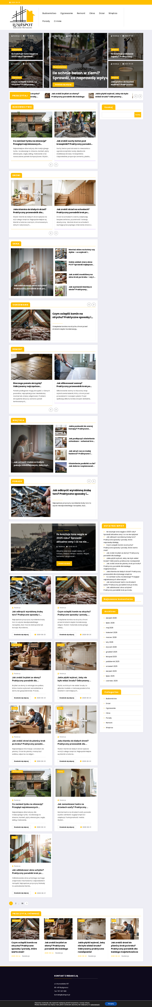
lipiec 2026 (110, 623)
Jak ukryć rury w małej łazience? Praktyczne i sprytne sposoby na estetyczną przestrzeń (80, 452)
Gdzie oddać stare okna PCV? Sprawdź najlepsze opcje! (81, 263)
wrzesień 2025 (111, 666)
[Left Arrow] (136, 96)
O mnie (57, 21)
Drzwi (101, 13)
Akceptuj (111, 1004)
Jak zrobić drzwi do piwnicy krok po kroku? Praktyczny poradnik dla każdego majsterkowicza (113, 95)
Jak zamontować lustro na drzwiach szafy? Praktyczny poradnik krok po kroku (72, 806)
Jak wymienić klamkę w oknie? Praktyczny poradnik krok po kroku (80, 288)
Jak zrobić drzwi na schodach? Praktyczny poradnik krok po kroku (73, 211)
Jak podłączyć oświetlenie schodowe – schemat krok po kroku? (82, 440)
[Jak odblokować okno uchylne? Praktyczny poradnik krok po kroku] (30, 848)
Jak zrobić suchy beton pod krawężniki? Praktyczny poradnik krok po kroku (74, 142)
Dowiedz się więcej (56, 84)
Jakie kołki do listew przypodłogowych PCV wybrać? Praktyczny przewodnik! (67, 76)
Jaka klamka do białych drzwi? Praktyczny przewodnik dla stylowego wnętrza (29, 211)
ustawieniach (95, 1005)
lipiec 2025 (110, 676)
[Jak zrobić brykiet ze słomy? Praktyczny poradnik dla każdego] (30, 656)
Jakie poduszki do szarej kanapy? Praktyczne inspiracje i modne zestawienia (81, 428)
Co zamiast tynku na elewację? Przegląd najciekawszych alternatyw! (29, 142)
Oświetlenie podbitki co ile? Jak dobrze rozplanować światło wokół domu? (82, 465)
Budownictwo (49, 13)
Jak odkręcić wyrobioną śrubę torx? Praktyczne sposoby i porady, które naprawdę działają (72, 492)
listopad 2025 (111, 656)
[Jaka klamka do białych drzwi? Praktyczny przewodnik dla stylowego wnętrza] (76, 719)
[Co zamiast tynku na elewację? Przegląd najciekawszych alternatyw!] (30, 782)
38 (22, 903)
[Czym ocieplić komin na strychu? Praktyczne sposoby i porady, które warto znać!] (76, 590)
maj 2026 (109, 627)
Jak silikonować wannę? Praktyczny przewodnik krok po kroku (73, 385)
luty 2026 (109, 642)
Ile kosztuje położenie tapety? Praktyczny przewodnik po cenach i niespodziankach (123, 55)
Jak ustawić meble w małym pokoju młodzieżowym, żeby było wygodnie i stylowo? (31, 464)
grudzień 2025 (111, 652)
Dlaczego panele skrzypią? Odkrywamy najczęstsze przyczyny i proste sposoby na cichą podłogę (29, 385)
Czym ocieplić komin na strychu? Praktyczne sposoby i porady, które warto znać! (24, 83)
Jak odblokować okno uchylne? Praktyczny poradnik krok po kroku (30, 287)
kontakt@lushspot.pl (62, 995)
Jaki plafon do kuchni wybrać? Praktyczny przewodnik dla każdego (124, 83)
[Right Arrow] (140, 96)
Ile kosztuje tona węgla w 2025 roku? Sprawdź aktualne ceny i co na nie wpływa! (24, 55)
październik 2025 (112, 661)
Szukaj (108, 107)
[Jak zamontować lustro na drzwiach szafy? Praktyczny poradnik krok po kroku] (76, 782)
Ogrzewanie (66, 13)
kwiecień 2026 (111, 632)
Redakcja (16, 36)
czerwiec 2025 (112, 681)
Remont (81, 13)
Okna (92, 13)
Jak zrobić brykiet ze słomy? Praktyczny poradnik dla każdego (26, 679)
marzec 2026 (111, 637)
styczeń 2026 (111, 647)
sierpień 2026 (111, 618)
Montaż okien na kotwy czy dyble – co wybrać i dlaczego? (82, 251)
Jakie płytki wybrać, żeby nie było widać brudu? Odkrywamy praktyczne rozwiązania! (68, 95)
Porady (46, 21)
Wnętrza (113, 13)
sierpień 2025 (111, 671)
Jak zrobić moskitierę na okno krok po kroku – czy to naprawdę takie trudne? (82, 276)
